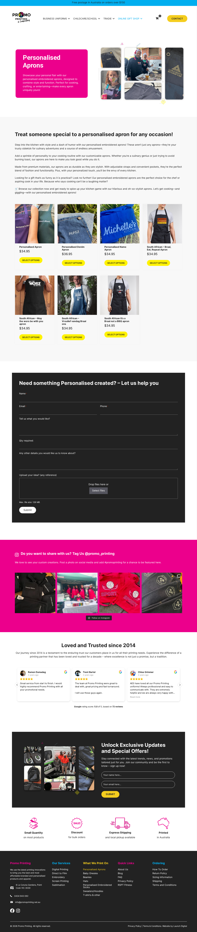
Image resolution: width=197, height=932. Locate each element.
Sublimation (58, 885)
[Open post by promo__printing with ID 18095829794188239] (119, 593)
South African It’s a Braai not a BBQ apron (116, 319)
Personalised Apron (30, 246)
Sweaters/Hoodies (93, 891)
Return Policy (159, 873)
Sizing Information (162, 877)
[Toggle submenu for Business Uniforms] (69, 18)
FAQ (120, 877)
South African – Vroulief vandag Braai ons (74, 321)
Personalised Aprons (94, 869)
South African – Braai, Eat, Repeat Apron (159, 248)
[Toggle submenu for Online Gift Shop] (141, 18)
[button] (180, 685)
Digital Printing (60, 869)
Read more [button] (135, 697)
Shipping (157, 881)
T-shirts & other (91, 895)
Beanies (87, 877)
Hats (85, 881)
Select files (98, 490)
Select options (31, 260)
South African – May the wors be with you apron (31, 321)
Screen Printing (60, 881)
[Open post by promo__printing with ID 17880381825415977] (162, 593)
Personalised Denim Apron (73, 248)
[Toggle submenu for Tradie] (113, 18)
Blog (120, 873)
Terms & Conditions (152, 926)
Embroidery (58, 877)
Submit (28, 510)
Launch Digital (180, 926)
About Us (123, 869)
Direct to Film (59, 873)
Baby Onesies (90, 873)
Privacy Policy (125, 881)
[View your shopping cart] (157, 18)
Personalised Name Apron (115, 248)
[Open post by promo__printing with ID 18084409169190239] (35, 593)
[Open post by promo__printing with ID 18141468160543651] (77, 593)
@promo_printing (100, 553)
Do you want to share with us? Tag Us (53, 553)
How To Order (160, 869)
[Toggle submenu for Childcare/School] (99, 18)
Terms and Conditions (164, 885)
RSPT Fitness (125, 885)
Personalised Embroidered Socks (97, 886)
